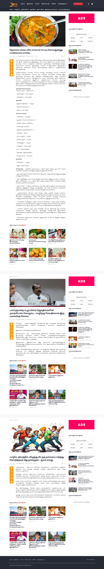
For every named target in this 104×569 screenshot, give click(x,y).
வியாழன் (73, 41)
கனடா (11, 9)
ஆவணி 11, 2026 (33, 262)
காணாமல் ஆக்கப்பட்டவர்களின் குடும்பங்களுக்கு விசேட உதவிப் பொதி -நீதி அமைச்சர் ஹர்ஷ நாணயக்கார (85, 480)
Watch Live (78, 3)
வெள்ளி (90, 37)
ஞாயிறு (73, 37)
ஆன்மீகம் (33, 9)
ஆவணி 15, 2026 (13, 245)
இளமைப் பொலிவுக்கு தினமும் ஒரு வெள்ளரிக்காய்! (17, 241)
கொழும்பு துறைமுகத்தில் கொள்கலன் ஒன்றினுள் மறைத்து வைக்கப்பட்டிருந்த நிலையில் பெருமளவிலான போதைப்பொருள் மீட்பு (18, 380)
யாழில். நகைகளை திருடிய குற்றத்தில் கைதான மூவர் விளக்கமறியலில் (85, 489)
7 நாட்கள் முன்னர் (82, 61)
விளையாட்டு (45, 3)
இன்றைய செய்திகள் (82, 34)
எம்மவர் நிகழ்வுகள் (64, 9)
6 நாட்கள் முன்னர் (82, 54)
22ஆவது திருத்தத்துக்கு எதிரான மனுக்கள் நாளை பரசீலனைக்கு (56, 402)
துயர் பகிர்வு (40, 9)
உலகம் (37, 3)
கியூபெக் (17, 9)
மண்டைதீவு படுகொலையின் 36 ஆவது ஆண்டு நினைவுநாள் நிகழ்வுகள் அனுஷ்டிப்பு (86, 314)
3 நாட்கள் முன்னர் (82, 79)
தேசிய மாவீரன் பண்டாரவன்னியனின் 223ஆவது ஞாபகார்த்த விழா (85, 51)
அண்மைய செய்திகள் (16, 372)
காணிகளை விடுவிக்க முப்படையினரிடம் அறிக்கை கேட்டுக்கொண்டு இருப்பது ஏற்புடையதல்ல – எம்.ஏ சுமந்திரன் (85, 67)
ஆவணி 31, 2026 (13, 387)
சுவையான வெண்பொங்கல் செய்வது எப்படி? (37, 241)
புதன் (81, 41)
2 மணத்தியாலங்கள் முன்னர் (85, 340)
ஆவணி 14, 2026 (13, 264)
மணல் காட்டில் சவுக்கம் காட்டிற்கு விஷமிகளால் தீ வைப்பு (84, 472)
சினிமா (54, 3)
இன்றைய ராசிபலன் (51, 9)
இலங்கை (30, 3)
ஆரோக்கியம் (25, 9)
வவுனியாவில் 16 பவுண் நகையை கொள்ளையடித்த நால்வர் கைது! (85, 84)
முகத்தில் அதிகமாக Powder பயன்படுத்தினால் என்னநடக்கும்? (56, 260)
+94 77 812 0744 (90, 559)
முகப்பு (23, 3)
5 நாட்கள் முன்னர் (82, 317)
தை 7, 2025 (12, 56)
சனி (81, 37)
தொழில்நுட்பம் (62, 3)
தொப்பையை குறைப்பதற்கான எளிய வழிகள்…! (17, 260)
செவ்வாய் (90, 41)
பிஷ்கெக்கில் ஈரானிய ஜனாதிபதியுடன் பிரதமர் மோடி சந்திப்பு (86, 345)
